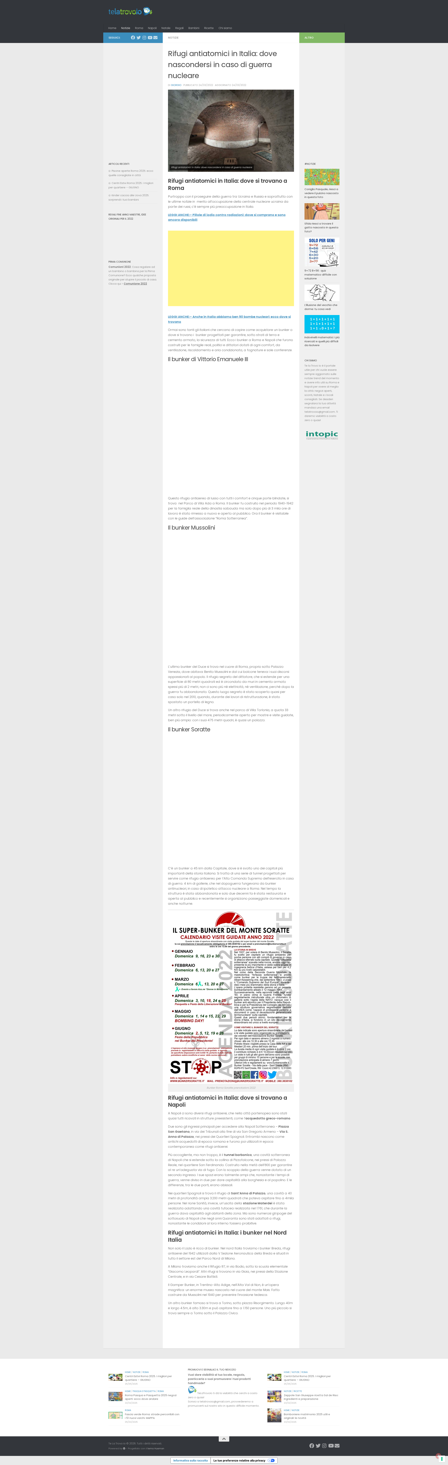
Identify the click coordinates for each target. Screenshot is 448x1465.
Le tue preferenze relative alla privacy (239, 1460)
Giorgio (176, 85)
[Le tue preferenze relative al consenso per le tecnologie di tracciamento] (442, 1459)
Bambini (193, 28)
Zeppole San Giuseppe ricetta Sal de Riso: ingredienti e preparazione (311, 1397)
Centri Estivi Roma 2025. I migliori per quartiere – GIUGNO (148, 1378)
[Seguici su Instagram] (144, 37)
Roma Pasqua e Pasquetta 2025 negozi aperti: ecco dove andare (151, 1397)
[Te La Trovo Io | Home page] (130, 12)
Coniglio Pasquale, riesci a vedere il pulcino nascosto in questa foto (321, 193)
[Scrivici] (155, 37)
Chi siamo (225, 28)
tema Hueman (156, 1448)
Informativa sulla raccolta (190, 1460)
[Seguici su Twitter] (138, 37)
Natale (166, 28)
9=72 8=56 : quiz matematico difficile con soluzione (320, 274)
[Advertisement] (231, 268)
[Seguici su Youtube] (150, 37)
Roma (139, 28)
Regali (179, 28)
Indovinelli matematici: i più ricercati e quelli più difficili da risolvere (322, 341)
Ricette (209, 28)
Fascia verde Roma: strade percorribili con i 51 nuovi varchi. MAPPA (152, 1416)
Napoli (152, 28)
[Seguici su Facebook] (133, 37)
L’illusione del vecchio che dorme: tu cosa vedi (320, 307)
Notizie (125, 28)
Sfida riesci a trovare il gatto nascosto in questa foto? (321, 227)
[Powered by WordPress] (124, 1448)
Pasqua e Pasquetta (144, 1391)
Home (112, 28)
